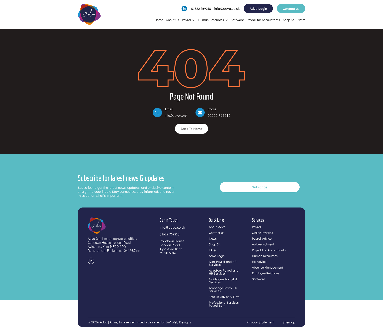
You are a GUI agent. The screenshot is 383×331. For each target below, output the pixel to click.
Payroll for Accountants (263, 20)
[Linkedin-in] (184, 8)
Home (159, 20)
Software (237, 20)
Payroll (186, 20)
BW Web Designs (178, 322)
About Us (172, 20)
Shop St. (288, 20)
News (301, 20)
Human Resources (211, 20)
